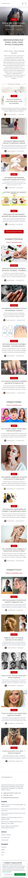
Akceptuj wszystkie (20, 874)
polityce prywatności (6, 871)
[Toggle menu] (25, 3)
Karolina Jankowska (6, 835)
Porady (14, 19)
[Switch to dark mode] (22, 3)
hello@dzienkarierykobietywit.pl (11, 797)
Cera (2, 855)
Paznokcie (14, 265)
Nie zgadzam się (8, 874)
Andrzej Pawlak (4, 840)
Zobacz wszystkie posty (14, 242)
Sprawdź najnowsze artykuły (14, 231)
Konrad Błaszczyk (5, 837)
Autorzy (3, 832)
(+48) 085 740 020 (8, 795)
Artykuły (4, 801)
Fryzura (14, 597)
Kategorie (4, 844)
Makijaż (14, 96)
